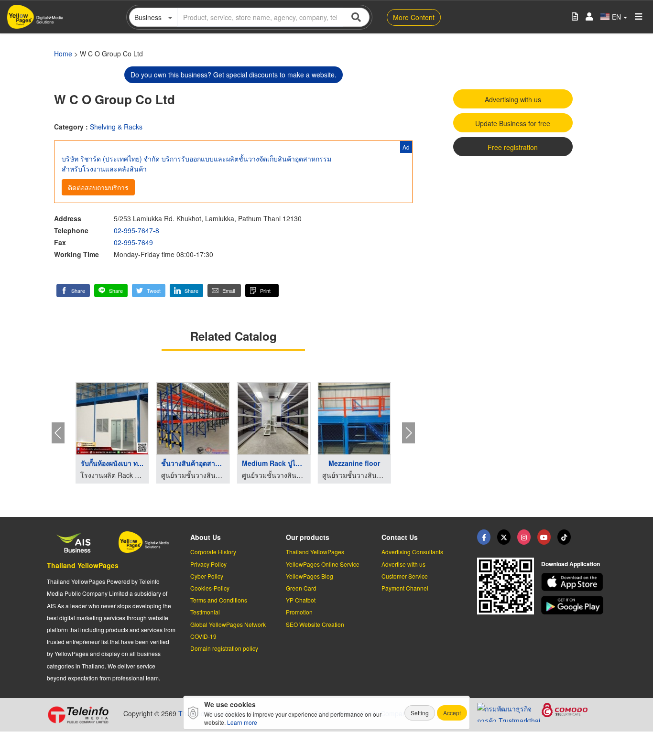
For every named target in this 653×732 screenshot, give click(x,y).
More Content (414, 17)
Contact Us (399, 537)
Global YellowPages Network (228, 624)
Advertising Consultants (412, 552)
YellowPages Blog (309, 576)
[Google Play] (573, 605)
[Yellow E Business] (483, 537)
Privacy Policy (208, 564)
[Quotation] (575, 17)
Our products (307, 537)
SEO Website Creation (315, 624)
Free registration (513, 147)
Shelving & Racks (116, 126)
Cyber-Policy (206, 576)
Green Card (301, 588)
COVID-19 (203, 636)
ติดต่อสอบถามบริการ (98, 187)
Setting (420, 713)
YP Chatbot (301, 600)
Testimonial (205, 612)
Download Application (570, 564)
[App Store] (573, 582)
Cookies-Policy (209, 588)
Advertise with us (403, 564)
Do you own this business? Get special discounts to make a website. (234, 74)
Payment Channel (404, 588)
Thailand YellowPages (83, 565)
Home (63, 53)
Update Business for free (512, 123)
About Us (205, 537)
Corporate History (213, 552)
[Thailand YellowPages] (504, 537)
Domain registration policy (224, 648)
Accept (452, 713)
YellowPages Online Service (322, 564)
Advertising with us (513, 99)
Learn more (242, 722)
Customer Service (404, 576)
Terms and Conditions (218, 600)
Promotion (299, 612)
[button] (73, 290)
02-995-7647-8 (136, 230)
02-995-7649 (133, 242)
